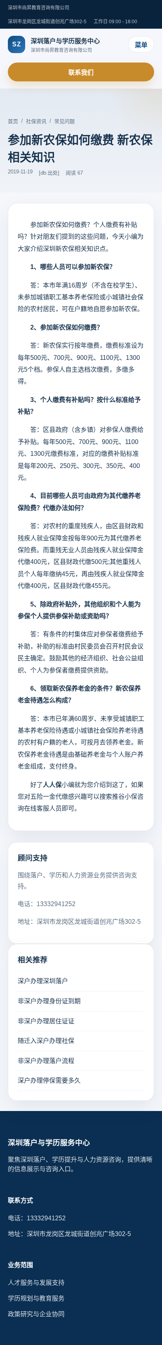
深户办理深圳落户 (43, 981)
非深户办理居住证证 (46, 1021)
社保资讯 (36, 121)
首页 (13, 121)
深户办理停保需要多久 (49, 1080)
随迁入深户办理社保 (46, 1040)
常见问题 (64, 121)
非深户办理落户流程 (46, 1061)
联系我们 (81, 72)
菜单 (141, 45)
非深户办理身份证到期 (49, 1001)
